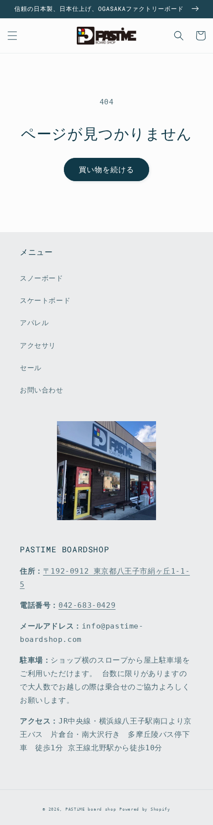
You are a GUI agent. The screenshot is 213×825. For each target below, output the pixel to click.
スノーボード (41, 278)
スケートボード (45, 300)
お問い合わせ (41, 390)
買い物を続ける (106, 169)
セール (31, 368)
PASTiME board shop (90, 809)
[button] (12, 36)
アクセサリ (38, 345)
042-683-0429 (86, 605)
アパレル (34, 323)
